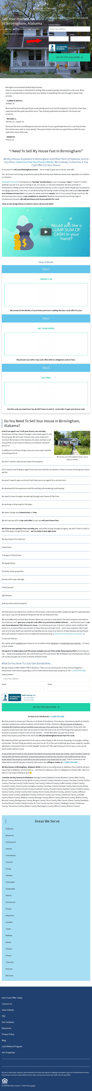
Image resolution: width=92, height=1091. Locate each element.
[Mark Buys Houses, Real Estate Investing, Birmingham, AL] (66, 47)
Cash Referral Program (12, 1046)
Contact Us (7, 1003)
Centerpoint (11, 842)
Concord (9, 862)
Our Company (8, 1022)
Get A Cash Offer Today (12, 997)
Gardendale (10, 889)
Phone (51, 35)
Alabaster (10, 828)
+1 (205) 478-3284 (78, 670)
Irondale (9, 922)
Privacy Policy (8, 1034)
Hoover (9, 909)
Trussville (10, 962)
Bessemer (10, 835)
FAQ (3, 1016)
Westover (9, 975)
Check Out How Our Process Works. (35, 162)
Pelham (9, 949)
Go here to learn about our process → (69, 634)
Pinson (8, 955)
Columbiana (11, 855)
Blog (4, 1040)
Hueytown (10, 915)
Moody (8, 942)
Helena (9, 895)
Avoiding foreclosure (10, 182)
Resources (6, 1028)
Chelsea (9, 849)
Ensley (8, 869)
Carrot (33, 1086)
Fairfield (9, 875)
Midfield (9, 935)
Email (72, 35)
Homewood (10, 902)
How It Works (8, 1010)
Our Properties (8, 1052)
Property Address (55, 25)
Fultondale (10, 882)
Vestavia (9, 969)
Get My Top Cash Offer (68, 57)
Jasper (8, 929)
